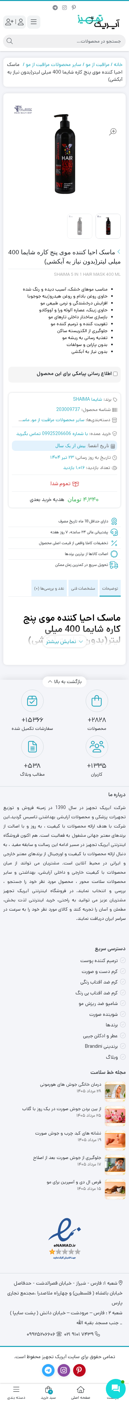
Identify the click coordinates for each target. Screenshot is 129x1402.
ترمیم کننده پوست (99, 960)
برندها (112, 1024)
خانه (118, 64)
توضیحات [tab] (110, 588)
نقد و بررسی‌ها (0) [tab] (49, 588)
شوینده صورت (103, 1014)
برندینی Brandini (101, 1046)
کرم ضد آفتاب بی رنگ (96, 992)
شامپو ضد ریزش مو (98, 1003)
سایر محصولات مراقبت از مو (53, 64)
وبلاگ (112, 1057)
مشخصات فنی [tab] (83, 588)
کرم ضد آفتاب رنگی (99, 982)
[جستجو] (9, 41)
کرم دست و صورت (100, 971)
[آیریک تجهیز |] (99, 22)
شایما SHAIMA (87, 399)
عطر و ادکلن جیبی (100, 1035)
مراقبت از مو (97, 64)
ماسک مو (20, 420)
